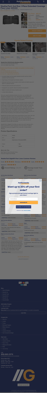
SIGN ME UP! (23, 202)
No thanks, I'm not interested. (24, 207)
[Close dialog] (40, 180)
